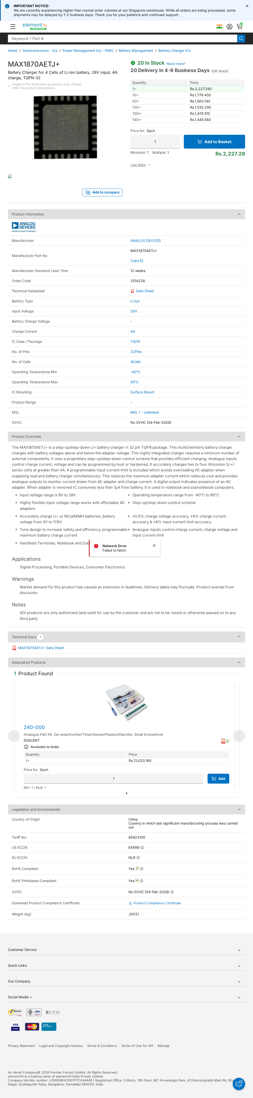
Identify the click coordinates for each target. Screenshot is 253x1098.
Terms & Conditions (102, 1046)
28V (133, 311)
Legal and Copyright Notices (61, 1046)
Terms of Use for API (137, 1046)
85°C (134, 382)
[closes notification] (247, 6)
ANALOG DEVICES (145, 241)
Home (12, 50)
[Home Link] (44, 27)
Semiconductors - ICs (39, 50)
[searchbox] (122, 38)
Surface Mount (142, 392)
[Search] (241, 38)
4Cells (135, 362)
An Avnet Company (22, 1072)
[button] (13, 27)
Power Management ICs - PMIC (88, 50)
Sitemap (163, 1046)
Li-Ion (135, 301)
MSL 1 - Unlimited (144, 412)
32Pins (136, 351)
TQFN (135, 341)
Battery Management (136, 50)
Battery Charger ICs (174, 50)
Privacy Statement (21, 1046)
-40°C (135, 372)
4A (132, 331)
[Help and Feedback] (239, 1084)
